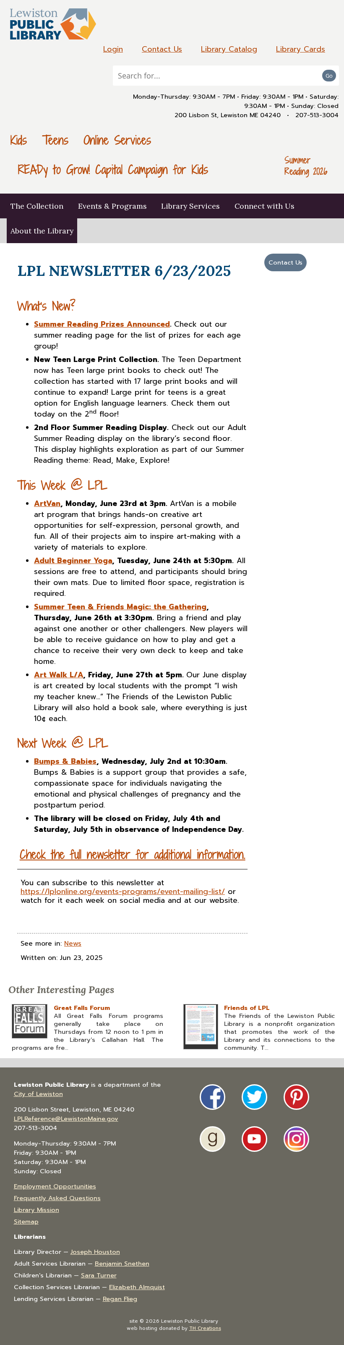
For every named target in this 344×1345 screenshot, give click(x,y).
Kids (18, 140)
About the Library (41, 231)
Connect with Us (264, 206)
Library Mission (36, 1209)
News (72, 944)
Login (113, 49)
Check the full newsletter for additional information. (132, 854)
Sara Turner (99, 1275)
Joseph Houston (95, 1251)
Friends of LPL (247, 1007)
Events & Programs (112, 206)
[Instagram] (296, 1139)
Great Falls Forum (82, 1007)
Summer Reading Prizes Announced (102, 324)
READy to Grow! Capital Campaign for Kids (113, 169)
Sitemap (26, 1221)
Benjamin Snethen (122, 1263)
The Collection (36, 206)
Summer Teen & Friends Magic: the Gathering (120, 606)
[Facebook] (212, 1097)
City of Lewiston (38, 1094)
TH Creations (205, 1328)
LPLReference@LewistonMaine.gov (66, 1118)
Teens (55, 140)
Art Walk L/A (58, 674)
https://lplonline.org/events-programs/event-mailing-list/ (123, 891)
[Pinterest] (296, 1097)
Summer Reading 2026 (305, 166)
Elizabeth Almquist (137, 1287)
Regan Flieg (120, 1298)
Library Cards (300, 49)
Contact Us (162, 49)
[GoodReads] (212, 1139)
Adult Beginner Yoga (73, 560)
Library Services (190, 206)
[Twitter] (254, 1097)
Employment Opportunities (55, 1186)
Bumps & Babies (65, 761)
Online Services (117, 140)
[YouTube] (254, 1139)
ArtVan (47, 503)
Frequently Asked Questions (57, 1198)
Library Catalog (229, 49)
